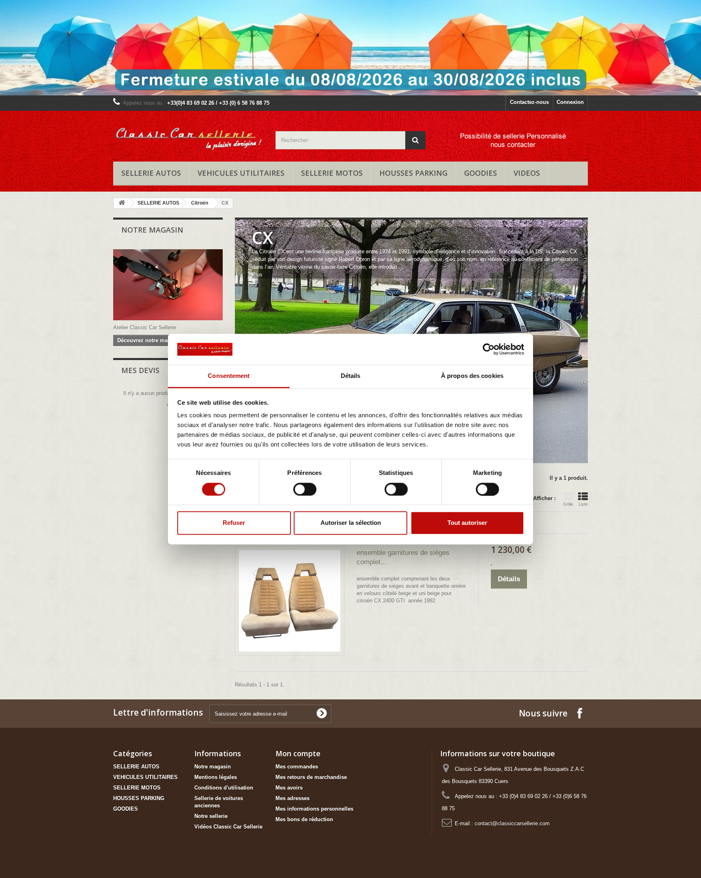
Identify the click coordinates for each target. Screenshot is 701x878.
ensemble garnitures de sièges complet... (403, 557)
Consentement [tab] (228, 376)
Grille (568, 504)
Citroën (199, 203)
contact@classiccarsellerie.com (512, 823)
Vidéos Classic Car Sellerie (228, 827)
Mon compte (297, 753)
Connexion (570, 102)
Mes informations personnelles (314, 809)
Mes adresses (292, 798)
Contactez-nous (529, 102)
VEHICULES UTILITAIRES (241, 173)
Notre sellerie (211, 816)
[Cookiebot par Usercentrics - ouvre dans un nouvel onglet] (488, 349)
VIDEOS (527, 173)
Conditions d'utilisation (223, 788)
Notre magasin (152, 230)
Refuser (234, 523)
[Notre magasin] (168, 284)
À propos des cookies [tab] (472, 376)
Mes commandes (296, 767)
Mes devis (140, 370)
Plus (257, 275)
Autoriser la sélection (350, 523)
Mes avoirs (289, 788)
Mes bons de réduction (304, 819)
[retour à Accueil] (121, 203)
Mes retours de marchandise (311, 777)
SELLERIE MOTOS (332, 173)
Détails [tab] (351, 376)
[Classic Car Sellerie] (188, 134)
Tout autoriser (467, 523)
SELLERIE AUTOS (151, 173)
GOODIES (480, 173)
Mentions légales (215, 777)
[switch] (304, 489)
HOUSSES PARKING (413, 173)
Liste (583, 504)
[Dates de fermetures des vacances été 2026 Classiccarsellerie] (350, 47)
